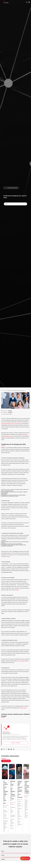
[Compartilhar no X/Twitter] (6, 749)
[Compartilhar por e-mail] (8, 749)
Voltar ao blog (12, 187)
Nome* (2, 851)
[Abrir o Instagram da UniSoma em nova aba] (4, 749)
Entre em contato (23, 707)
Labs (5, 390)
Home (2, 390)
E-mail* (2, 855)
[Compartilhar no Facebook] (1, 749)
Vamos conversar (25, 858)
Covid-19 (17, 589)
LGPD (9, 556)
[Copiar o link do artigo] (13, 749)
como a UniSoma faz (21, 660)
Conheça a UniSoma (15, 742)
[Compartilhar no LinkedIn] (11, 749)
